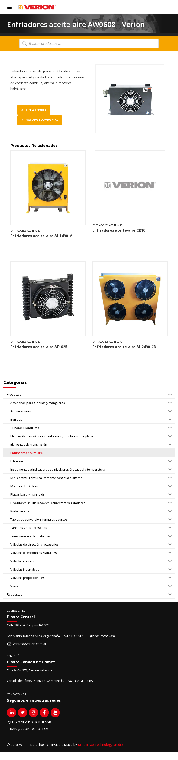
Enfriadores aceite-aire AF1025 (38, 346)
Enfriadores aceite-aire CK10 (118, 230)
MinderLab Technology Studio (100, 744)
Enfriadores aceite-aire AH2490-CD (124, 346)
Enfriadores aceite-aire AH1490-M (41, 235)
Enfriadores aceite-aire (25, 230)
